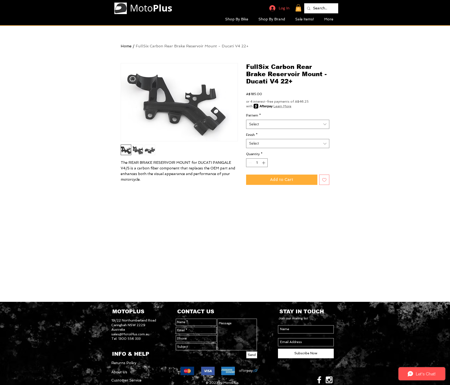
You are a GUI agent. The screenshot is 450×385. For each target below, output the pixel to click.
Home (126, 46)
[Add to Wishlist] (324, 180)
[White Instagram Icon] (329, 380)
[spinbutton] (257, 163)
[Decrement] (250, 163)
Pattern (253, 115)
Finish (252, 135)
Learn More (282, 106)
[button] (298, 7)
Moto (151, 8)
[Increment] (264, 163)
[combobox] (287, 124)
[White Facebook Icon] (319, 380)
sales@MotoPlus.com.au (130, 334)
